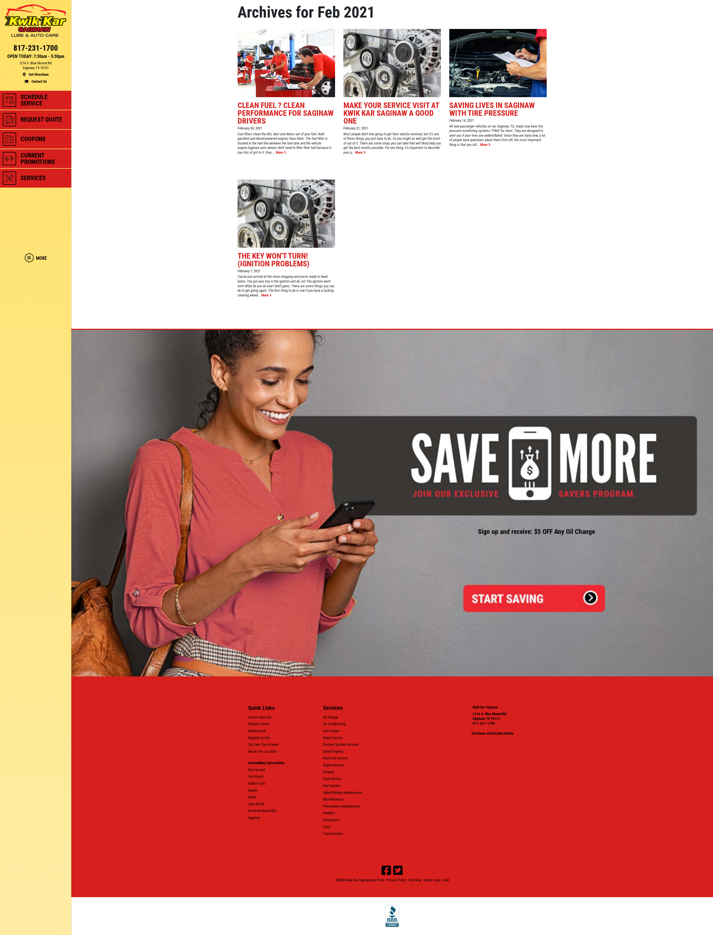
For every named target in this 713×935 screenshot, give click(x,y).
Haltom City (256, 783)
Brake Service (333, 738)
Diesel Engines (333, 751)
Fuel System (331, 786)
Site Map (415, 880)
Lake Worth (256, 804)
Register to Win (259, 738)
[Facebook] (386, 870)
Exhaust (328, 772)
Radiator (329, 813)
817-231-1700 (484, 723)
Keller (252, 797)
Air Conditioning (334, 724)
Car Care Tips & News (263, 744)
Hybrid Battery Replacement (342, 793)
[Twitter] (398, 870)
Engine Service (333, 765)
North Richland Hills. (262, 811)
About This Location (262, 751)
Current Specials (259, 717)
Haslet (252, 790)
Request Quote (258, 724)
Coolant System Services (341, 744)
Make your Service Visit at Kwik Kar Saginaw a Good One (391, 113)
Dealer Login (432, 880)
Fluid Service (332, 779)
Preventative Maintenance (341, 806)
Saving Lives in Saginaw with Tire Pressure (492, 109)
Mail (446, 880)
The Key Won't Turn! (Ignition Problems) (273, 259)
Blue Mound (256, 770)
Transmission (333, 833)
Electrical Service (335, 758)
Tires (326, 827)
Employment (257, 731)
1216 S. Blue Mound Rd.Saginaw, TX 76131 (490, 716)
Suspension (331, 820)
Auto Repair (331, 731)
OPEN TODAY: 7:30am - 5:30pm (35, 56)
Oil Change (330, 717)
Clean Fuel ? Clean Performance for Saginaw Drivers (286, 113)
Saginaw (254, 818)
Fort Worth (255, 776)
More (280, 152)
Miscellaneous (333, 799)
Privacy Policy (396, 880)
